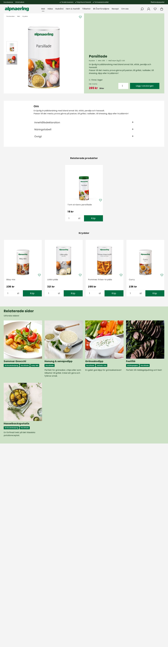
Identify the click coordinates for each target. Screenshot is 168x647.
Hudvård (59, 8)
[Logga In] (148, 9)
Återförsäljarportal (157, 2)
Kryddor (25, 16)
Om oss (125, 8)
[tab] (12, 46)
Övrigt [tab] (38, 136)
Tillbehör (86, 8)
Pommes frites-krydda (100, 279)
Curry (132, 279)
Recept (115, 8)
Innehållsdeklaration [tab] (47, 122)
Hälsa (50, 8)
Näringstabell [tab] (42, 129)
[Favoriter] (155, 9)
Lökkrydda (52, 279)
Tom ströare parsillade (80, 204)
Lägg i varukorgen (144, 85)
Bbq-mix (10, 279)
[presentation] (11, 46)
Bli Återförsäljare (101, 8)
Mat (43, 8)
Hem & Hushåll (73, 8)
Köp (93, 218)
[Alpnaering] (17, 8)
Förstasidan (10, 16)
